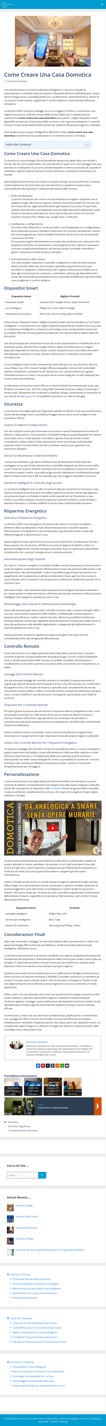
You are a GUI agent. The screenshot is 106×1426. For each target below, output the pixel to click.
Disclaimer (43, 1421)
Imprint (54, 1421)
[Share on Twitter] (48, 1066)
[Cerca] (42, 1175)
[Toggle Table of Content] (86, 144)
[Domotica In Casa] (7, 4)
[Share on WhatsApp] (62, 1066)
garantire (32, 396)
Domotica (13, 1122)
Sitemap (64, 1421)
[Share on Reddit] (57, 1066)
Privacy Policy (37, 1418)
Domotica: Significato (19, 1126)
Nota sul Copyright (70, 1418)
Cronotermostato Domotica (23, 1130)
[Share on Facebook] (38, 1066)
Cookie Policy (52, 1418)
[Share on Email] (67, 1066)
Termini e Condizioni (90, 1418)
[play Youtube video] (53, 828)
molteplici (55, 788)
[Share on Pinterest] (43, 1066)
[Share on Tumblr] (53, 1066)
